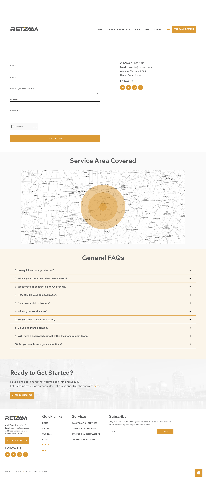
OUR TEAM (47, 434)
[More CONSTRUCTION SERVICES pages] (131, 29)
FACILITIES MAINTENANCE (84, 439)
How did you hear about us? (22, 89)
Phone (13, 77)
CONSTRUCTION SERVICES (84, 423)
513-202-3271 (138, 63)
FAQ (44, 450)
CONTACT (47, 445)
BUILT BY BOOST (41, 471)
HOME (45, 423)
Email (12, 66)
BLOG (45, 439)
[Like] (122, 87)
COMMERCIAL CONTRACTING (86, 434)
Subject (13, 99)
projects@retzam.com (139, 67)
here (96, 386)
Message (14, 110)
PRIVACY (28, 471)
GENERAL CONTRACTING (84, 428)
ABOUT (45, 428)
